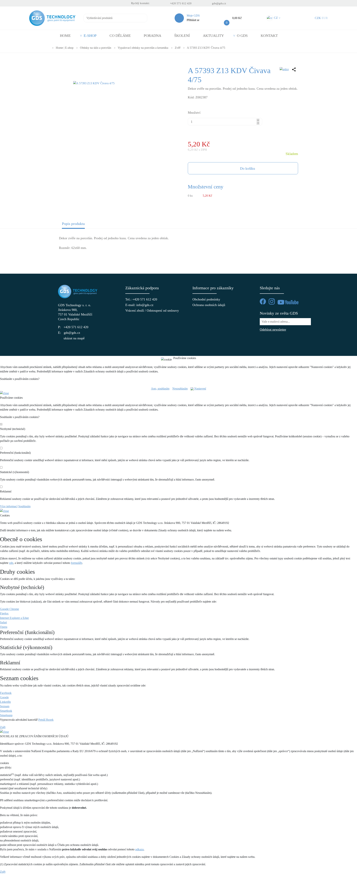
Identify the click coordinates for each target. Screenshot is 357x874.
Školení (182, 35)
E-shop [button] (90, 35)
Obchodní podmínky (206, 299)
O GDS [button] (242, 35)
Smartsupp (6, 715)
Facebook (6, 692)
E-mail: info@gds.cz (139, 305)
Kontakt (269, 35)
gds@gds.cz (219, 3)
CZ (276, 17)
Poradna (152, 35)
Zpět (2, 727)
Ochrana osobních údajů (208, 305)
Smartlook (6, 710)
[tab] (89, 224)
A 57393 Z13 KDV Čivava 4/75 (206, 47)
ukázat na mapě (74, 338)
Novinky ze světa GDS (279, 313)
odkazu (139, 849)
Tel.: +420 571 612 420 (141, 299)
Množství (194, 112)
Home (65, 35)
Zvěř (177, 47)
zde (11, 562)
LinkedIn (5, 701)
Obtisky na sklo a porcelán (95, 47)
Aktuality (213, 35)
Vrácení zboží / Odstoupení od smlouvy (145, 310)
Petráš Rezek (46, 719)
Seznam (4, 706)
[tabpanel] (178, 245)
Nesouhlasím (180, 388)
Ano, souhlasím (160, 388)
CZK (318, 18)
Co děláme (120, 35)
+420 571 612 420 (181, 3)
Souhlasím (24, 506)
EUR (325, 18)
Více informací (8, 506)
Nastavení (200, 388)
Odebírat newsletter (273, 329)
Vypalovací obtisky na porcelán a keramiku (143, 47)
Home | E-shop (64, 47)
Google (4, 697)
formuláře (76, 562)
